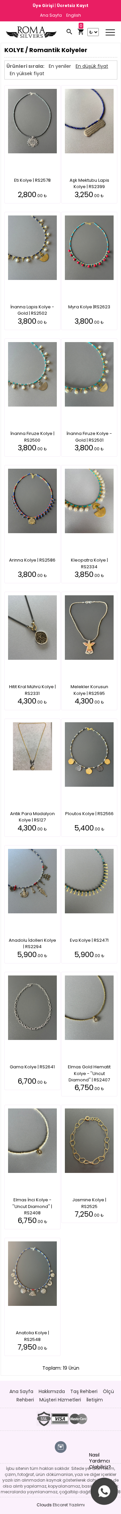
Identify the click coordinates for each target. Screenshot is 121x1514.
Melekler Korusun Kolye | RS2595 (89, 690)
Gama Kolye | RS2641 (32, 1067)
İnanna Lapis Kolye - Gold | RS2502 (32, 310)
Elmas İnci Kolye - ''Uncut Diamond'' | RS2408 (32, 1206)
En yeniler (60, 66)
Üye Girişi (44, 5)
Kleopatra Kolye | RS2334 (89, 563)
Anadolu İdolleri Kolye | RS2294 (32, 943)
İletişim (94, 1399)
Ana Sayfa (51, 15)
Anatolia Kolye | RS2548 (32, 1336)
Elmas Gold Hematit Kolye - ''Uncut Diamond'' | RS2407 (89, 1073)
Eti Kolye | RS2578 (32, 180)
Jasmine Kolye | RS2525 (89, 1203)
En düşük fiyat (92, 66)
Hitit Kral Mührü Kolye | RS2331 (32, 690)
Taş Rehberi (83, 1391)
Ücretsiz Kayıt (72, 5)
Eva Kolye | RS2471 (89, 940)
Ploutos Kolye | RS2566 (89, 813)
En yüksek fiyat (27, 73)
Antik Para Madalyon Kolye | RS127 (32, 816)
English (73, 15)
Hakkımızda (52, 1391)
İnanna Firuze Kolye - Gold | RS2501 (89, 436)
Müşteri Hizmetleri (60, 1399)
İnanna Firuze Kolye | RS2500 (32, 436)
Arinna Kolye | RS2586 (32, 560)
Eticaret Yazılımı (69, 1505)
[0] (81, 32)
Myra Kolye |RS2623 (89, 307)
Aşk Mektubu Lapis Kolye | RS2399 (89, 183)
